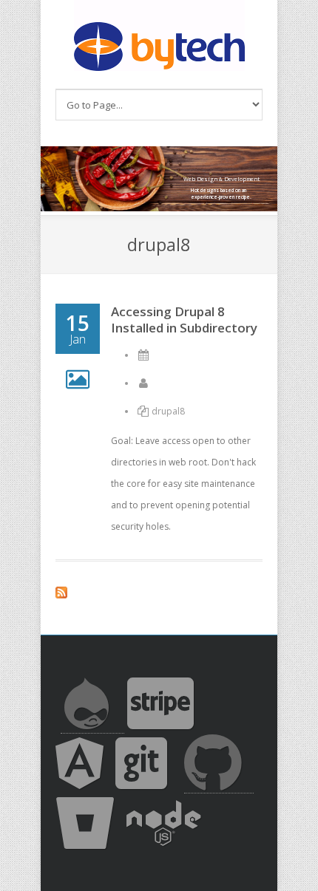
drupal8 (168, 411)
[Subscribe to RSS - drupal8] (159, 594)
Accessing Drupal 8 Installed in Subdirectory (184, 319)
